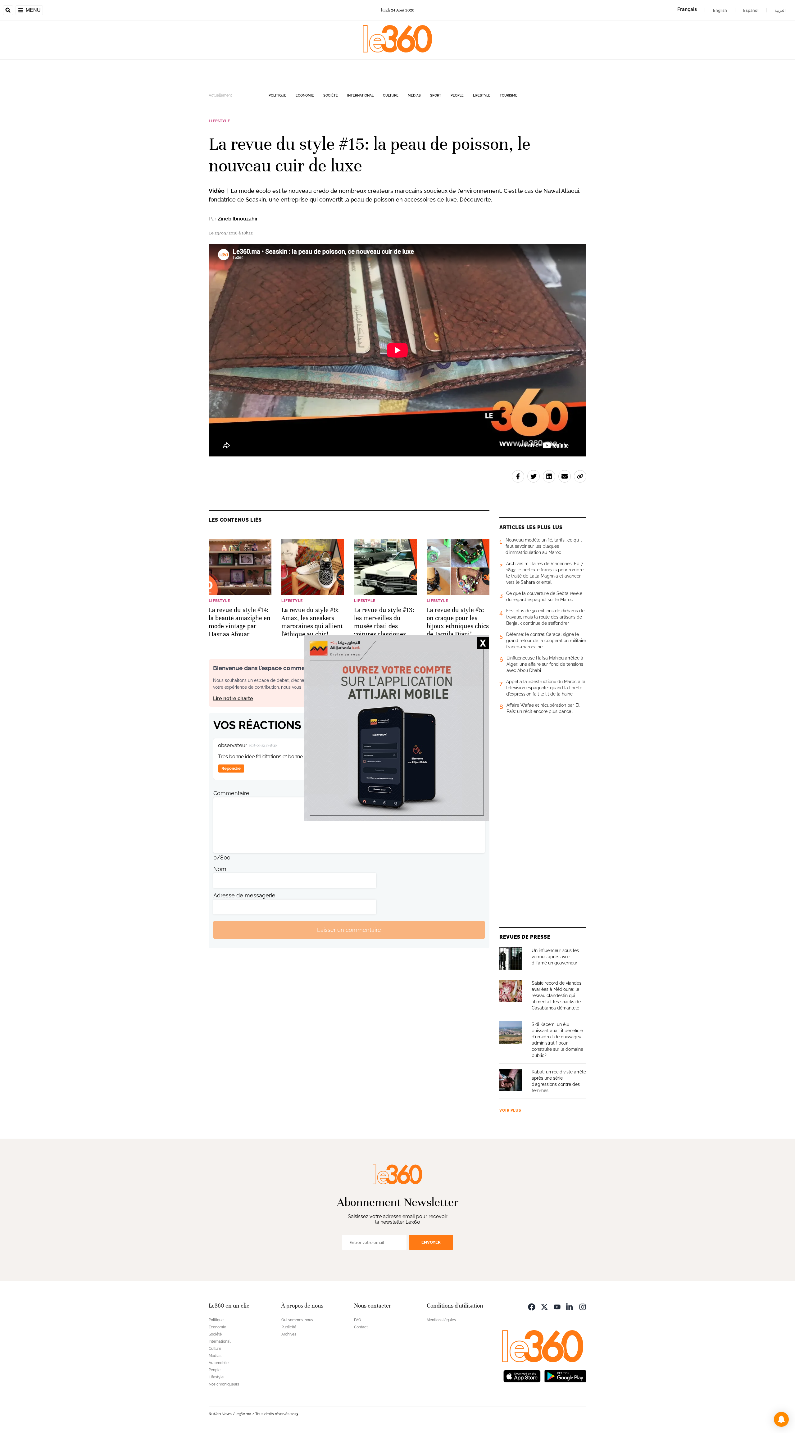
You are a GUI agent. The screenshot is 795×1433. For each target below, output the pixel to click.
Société (330, 95)
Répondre (231, 768)
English (720, 10)
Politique (277, 95)
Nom (219, 869)
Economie (305, 95)
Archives (288, 1334)
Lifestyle (481, 95)
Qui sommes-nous (297, 1320)
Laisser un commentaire (349, 930)
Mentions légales (441, 1320)
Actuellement (220, 95)
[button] (781, 1419)
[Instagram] (582, 1306)
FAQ (357, 1320)
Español (750, 10)
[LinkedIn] (570, 1306)
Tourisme (508, 95)
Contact (361, 1327)
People (457, 95)
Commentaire (231, 793)
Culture (390, 95)
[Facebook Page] (531, 1306)
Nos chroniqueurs (224, 1384)
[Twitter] (544, 1306)
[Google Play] (565, 1375)
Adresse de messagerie (244, 895)
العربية (780, 10)
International (360, 95)
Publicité (288, 1327)
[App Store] (522, 1375)
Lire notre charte (233, 698)
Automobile (219, 1363)
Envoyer (431, 1242)
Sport (435, 95)
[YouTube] (557, 1306)
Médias (414, 95)
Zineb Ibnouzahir (238, 219)
